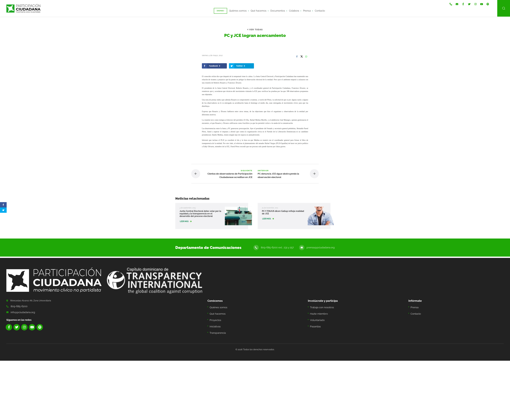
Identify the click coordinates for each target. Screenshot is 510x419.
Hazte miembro (317, 309)
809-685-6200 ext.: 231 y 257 (284, 245)
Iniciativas (214, 320)
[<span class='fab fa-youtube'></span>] (485, 3)
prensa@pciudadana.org (323, 245)
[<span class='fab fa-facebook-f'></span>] (469, 3)
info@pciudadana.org (21, 309)
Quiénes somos (241, 9)
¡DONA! (226, 9)
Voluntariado (316, 314)
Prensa (301, 9)
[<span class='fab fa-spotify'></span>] (490, 3)
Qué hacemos (259, 9)
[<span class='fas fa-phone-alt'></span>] (458, 3)
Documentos (275, 9)
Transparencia (217, 325)
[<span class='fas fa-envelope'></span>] (464, 3)
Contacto (312, 9)
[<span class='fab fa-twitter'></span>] (474, 3)
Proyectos (215, 314)
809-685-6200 (18, 303)
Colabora (289, 9)
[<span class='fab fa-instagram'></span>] (480, 3)
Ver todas (255, 29)
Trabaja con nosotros (320, 304)
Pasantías (314, 320)
